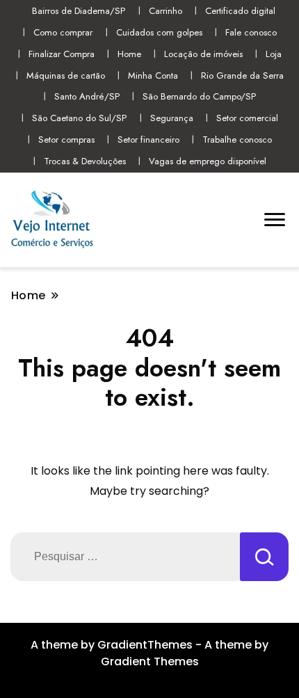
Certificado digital (240, 10)
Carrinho (165, 10)
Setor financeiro (148, 139)
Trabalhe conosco (237, 139)
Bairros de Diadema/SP (78, 10)
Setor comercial (247, 118)
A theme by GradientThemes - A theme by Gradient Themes (149, 653)
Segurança (171, 118)
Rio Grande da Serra (242, 75)
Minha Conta (153, 75)
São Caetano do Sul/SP (79, 118)
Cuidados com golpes (159, 32)
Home (129, 54)
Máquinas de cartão (65, 75)
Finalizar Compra (62, 54)
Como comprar (62, 32)
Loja (274, 54)
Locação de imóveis (203, 54)
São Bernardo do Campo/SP (199, 96)
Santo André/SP (87, 96)
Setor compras (66, 139)
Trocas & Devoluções (85, 161)
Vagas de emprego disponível (207, 161)
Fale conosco (251, 32)
